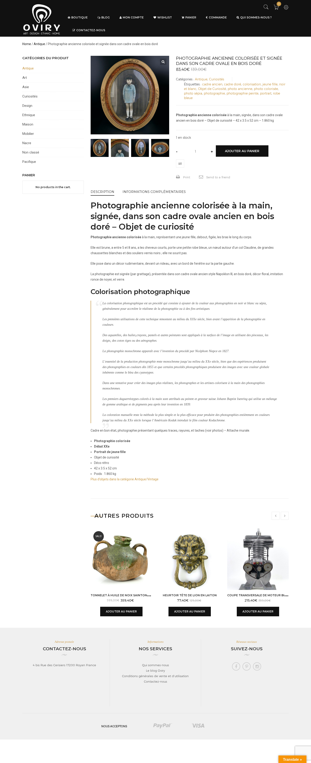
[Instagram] (257, 666)
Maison (27, 124)
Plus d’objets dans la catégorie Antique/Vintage (124, 479)
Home (26, 44)
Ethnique (28, 115)
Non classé (30, 152)
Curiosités (216, 79)
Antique (39, 44)
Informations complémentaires (154, 192)
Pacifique (29, 162)
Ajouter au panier (242, 151)
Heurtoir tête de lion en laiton (190, 595)
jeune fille (270, 84)
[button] (163, 62)
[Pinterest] (246, 666)
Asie (25, 87)
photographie (214, 93)
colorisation (252, 84)
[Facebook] (236, 666)
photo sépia (193, 93)
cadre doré (232, 84)
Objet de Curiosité (212, 89)
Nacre (26, 143)
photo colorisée (266, 89)
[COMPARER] (180, 163)
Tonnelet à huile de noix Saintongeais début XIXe (133, 595)
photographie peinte (242, 93)
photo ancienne (240, 89)
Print (186, 177)
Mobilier (28, 134)
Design (27, 106)
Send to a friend (217, 177)
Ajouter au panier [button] (121, 611)
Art (24, 78)
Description (102, 192)
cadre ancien (212, 84)
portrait (265, 93)
